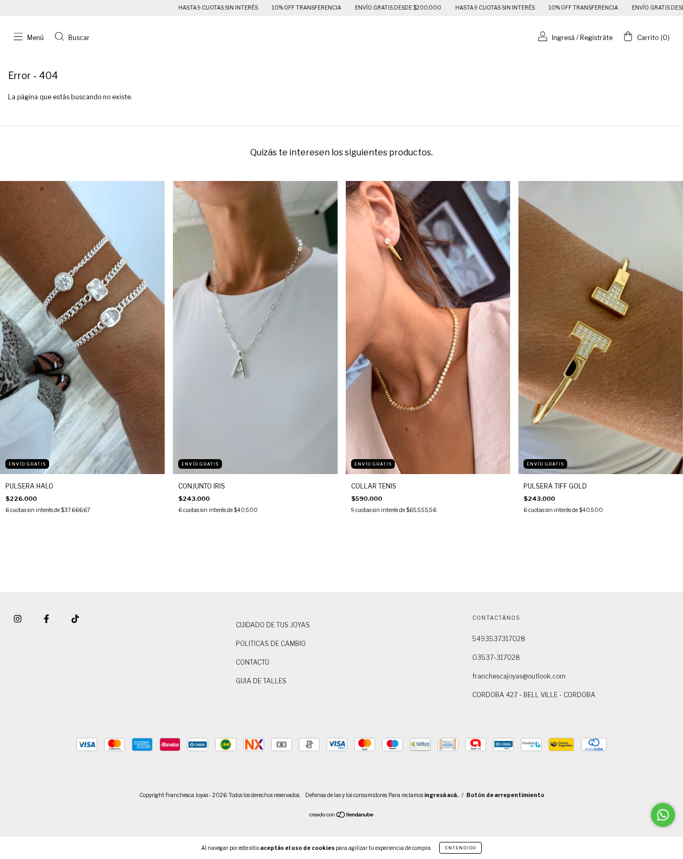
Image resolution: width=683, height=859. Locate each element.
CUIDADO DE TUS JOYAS (273, 625)
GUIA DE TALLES (261, 681)
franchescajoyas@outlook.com (519, 676)
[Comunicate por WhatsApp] (663, 815)
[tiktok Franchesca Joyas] (75, 618)
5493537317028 (499, 639)
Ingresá (563, 38)
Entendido (460, 847)
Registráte (596, 38)
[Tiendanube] (341, 816)
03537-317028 (496, 657)
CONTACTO (252, 662)
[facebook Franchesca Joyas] (47, 618)
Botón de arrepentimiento (505, 795)
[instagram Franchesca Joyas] (18, 618)
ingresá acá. (441, 795)
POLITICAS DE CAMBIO (271, 644)
